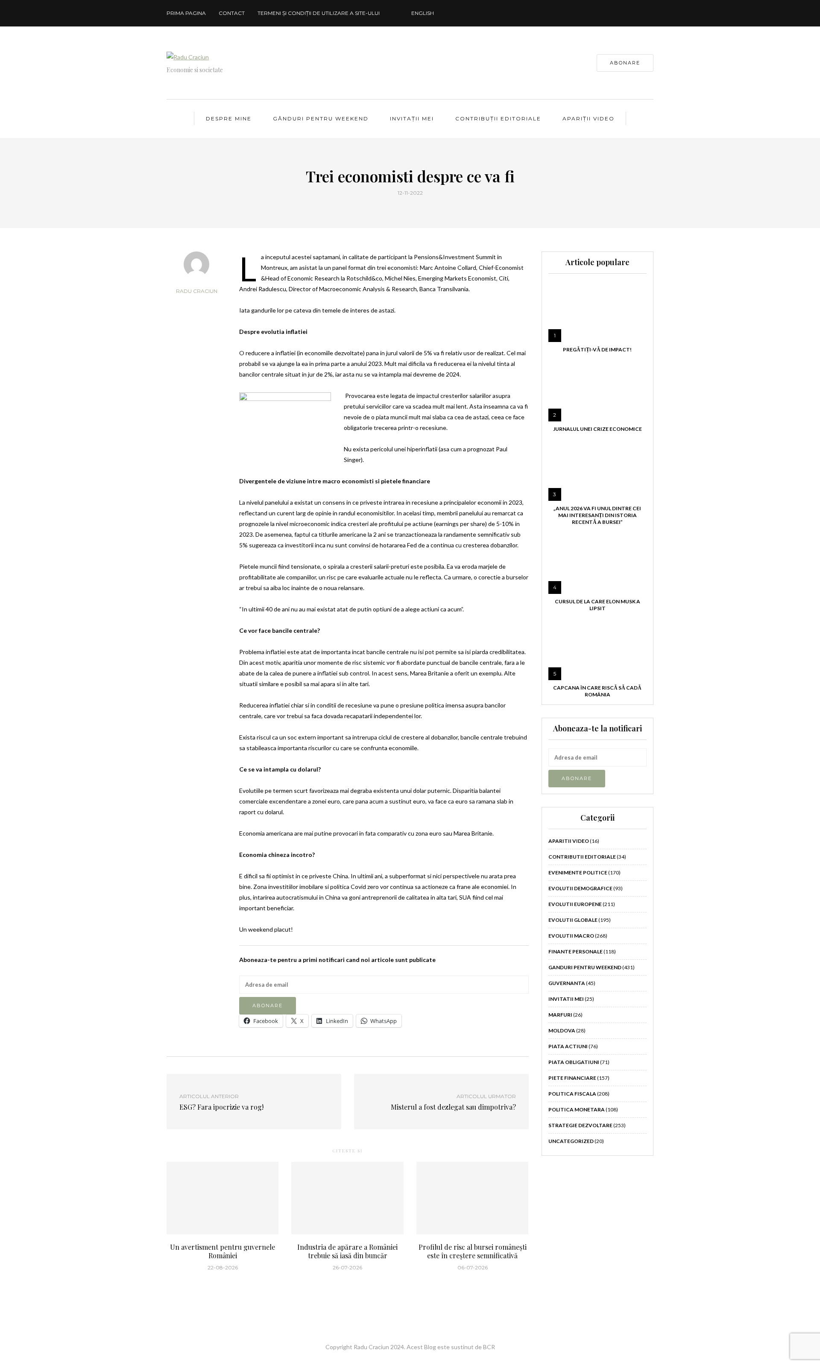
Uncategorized (571, 1141)
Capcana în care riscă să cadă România (597, 691)
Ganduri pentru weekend (584, 967)
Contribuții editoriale (498, 118)
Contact (232, 13)
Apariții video (588, 118)
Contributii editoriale (582, 856)
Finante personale (575, 951)
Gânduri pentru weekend (321, 118)
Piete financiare (572, 1078)
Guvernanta (566, 983)
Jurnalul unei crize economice (597, 429)
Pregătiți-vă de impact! (597, 349)
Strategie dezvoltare (580, 1125)
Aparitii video (568, 841)
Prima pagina (186, 13)
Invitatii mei (566, 999)
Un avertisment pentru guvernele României (222, 1251)
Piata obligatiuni (573, 1062)
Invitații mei (412, 118)
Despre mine (229, 118)
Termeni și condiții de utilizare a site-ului (319, 13)
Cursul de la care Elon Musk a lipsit (597, 604)
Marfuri (560, 1014)
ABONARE (625, 63)
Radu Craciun (196, 291)
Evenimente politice (577, 872)
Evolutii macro (571, 935)
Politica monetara (576, 1109)
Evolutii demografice (580, 888)
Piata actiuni (568, 1046)
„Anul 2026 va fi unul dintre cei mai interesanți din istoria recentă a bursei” (597, 515)
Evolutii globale (572, 920)
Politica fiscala (572, 1093)
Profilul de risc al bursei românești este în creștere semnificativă (473, 1251)
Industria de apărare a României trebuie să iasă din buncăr (347, 1251)
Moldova (561, 1030)
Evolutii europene (575, 904)
